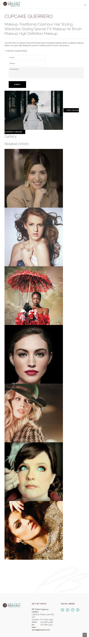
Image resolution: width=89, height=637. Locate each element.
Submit (17, 84)
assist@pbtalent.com (41, 630)
